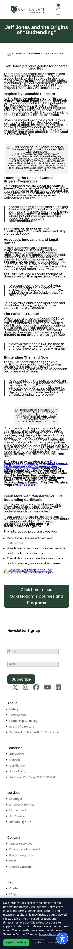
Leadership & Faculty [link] (23, 721)
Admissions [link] (17, 754)
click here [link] (28, 485)
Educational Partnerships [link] (26, 849)
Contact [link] (15, 888)
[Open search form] (58, 8)
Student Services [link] (20, 844)
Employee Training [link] (21, 805)
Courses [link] (14, 760)
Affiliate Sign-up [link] (20, 822)
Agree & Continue (16, 942)
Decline (38, 942)
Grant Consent (55, 942)
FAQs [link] (12, 894)
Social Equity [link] (17, 771)
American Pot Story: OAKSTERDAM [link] (32, 777)
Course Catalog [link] (20, 867)
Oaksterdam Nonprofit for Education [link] (34, 732)
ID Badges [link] (16, 799)
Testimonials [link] (18, 715)
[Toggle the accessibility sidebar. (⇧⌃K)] (62, 938)
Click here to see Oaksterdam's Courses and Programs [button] (36, 596)
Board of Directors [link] (21, 726)
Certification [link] (17, 766)
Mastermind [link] (17, 810)
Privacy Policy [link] (47, 934)
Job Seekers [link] (17, 816)
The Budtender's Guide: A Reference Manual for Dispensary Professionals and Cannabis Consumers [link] (36, 465)
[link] (28, 9)
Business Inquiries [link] (21, 855)
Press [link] (12, 861)
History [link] (13, 709)
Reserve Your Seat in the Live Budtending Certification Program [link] (29, 571)
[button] (58, 13)
